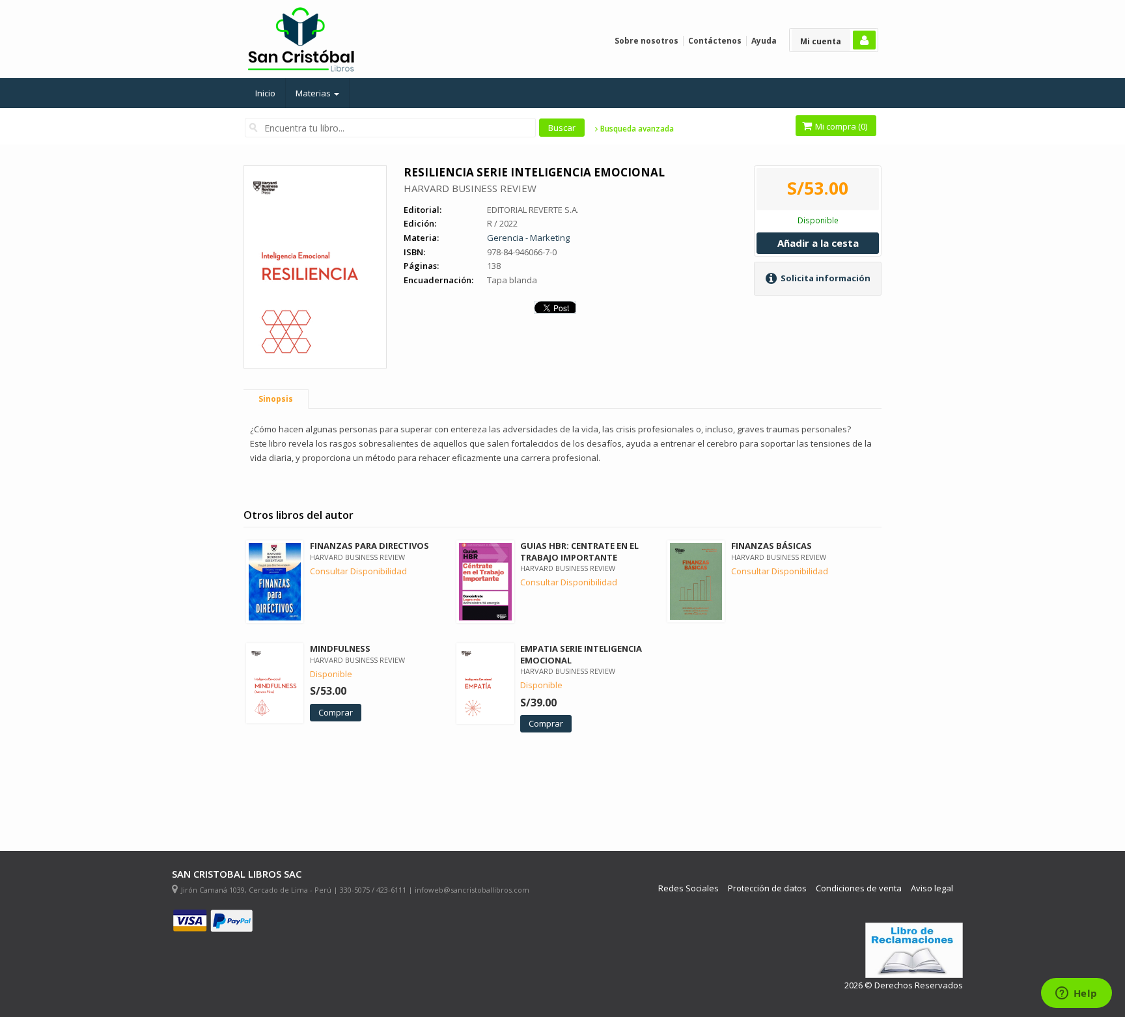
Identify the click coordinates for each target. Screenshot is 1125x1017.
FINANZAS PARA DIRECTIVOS (369, 545)
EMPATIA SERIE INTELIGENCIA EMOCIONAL (581, 654)
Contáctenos (715, 40)
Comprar (335, 712)
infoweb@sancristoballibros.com (472, 890)
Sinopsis (275, 398)
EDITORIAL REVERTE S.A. (533, 210)
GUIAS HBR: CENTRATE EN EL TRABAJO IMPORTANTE (579, 551)
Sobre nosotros (646, 40)
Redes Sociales (688, 888)
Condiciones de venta (859, 888)
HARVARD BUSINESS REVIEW (470, 188)
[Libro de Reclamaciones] (914, 950)
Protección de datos (767, 888)
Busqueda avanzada (636, 129)
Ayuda (764, 40)
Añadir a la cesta (818, 242)
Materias (314, 93)
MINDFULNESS (340, 648)
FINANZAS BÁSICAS (771, 545)
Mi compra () (840, 126)
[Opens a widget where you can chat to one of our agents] (1076, 994)
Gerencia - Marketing (528, 238)
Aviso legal (932, 888)
